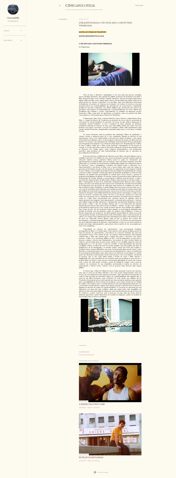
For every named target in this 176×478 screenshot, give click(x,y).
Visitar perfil (13, 21)
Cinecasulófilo (13, 17)
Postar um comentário (86, 354)
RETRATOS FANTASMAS (91, 457)
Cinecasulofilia (80, 5)
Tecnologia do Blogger (102, 472)
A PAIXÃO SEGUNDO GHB (92, 404)
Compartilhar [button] (63, 19)
